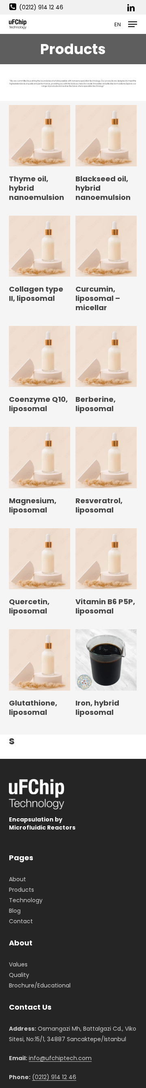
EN (117, 24)
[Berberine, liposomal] (106, 356)
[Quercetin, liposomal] (39, 558)
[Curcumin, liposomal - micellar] (106, 246)
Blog (15, 911)
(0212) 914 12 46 (41, 7)
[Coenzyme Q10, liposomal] (39, 356)
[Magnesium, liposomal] (39, 457)
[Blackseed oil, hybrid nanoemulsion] (106, 135)
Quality (19, 975)
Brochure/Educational (40, 985)
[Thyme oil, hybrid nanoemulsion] (39, 135)
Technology (26, 900)
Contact (21, 921)
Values (18, 964)
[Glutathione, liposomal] (39, 659)
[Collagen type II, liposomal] (39, 246)
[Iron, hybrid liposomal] (106, 659)
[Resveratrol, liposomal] (106, 457)
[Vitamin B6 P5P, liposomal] (106, 558)
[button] (132, 24)
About (17, 879)
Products (21, 890)
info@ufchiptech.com (60, 1058)
